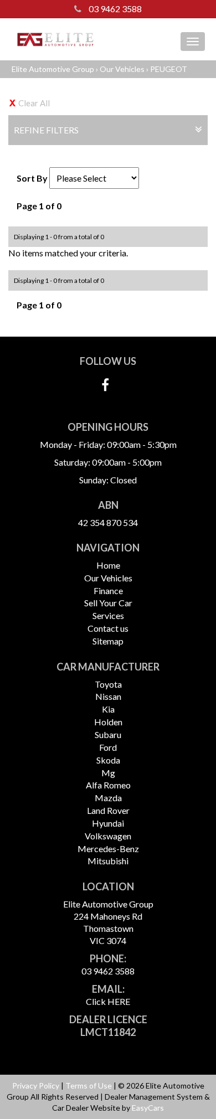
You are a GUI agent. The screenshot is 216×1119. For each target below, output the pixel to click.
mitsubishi (108, 860)
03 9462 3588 (114, 8)
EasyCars (148, 1107)
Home (108, 565)
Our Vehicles (122, 69)
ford (108, 747)
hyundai (108, 823)
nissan (108, 696)
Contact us (108, 628)
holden (108, 721)
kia (108, 709)
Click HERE (108, 1001)
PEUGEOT (168, 69)
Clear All (34, 103)
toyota (108, 684)
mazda (108, 797)
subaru (108, 734)
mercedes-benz (108, 848)
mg (108, 772)
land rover (108, 810)
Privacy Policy (36, 1085)
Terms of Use (89, 1085)
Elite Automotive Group (53, 69)
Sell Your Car (108, 602)
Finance (108, 590)
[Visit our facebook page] (108, 387)
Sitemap (108, 641)
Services (108, 615)
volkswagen (108, 836)
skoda (108, 760)
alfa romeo (108, 785)
